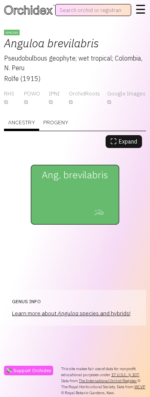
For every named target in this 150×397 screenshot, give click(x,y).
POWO (32, 93)
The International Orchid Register (108, 380)
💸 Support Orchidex (28, 370)
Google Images (126, 93)
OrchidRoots (84, 93)
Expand (123, 141)
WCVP (139, 386)
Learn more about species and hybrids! (71, 313)
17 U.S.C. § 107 (125, 374)
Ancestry (21, 122)
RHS (9, 93)
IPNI (54, 93)
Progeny (55, 122)
